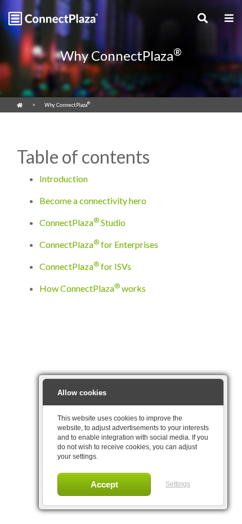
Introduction (63, 178)
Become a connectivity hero (92, 200)
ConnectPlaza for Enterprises (98, 244)
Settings (177, 484)
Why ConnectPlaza (67, 104)
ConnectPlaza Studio (82, 222)
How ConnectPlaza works (92, 287)
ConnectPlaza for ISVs (85, 266)
